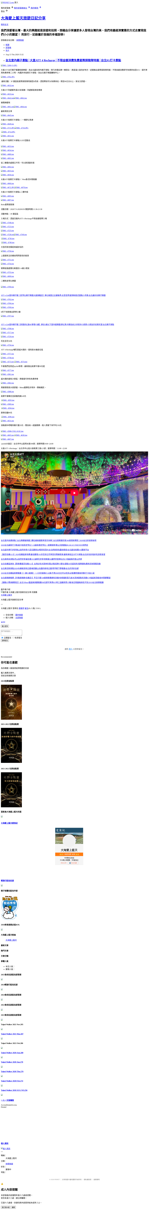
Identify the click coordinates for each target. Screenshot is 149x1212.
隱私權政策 (87, 1179)
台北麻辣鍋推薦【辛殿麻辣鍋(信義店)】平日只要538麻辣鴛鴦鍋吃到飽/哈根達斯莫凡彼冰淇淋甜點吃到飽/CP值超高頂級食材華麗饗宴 (56, 578)
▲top (3, 622)
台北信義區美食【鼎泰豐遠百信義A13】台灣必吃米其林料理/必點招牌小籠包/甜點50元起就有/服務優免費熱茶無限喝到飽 (51, 564)
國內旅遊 (19, 615)
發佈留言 (5, 640)
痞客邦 (21, 608)
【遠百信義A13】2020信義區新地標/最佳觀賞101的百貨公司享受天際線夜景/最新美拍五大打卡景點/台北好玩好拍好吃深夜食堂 (53, 554)
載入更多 (5, 626)
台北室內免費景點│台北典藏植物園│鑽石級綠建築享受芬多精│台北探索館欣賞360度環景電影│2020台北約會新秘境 (48, 540)
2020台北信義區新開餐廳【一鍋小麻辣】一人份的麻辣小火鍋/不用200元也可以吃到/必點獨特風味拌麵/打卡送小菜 (48, 573)
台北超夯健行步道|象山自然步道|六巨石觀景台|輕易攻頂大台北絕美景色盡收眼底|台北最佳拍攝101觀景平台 (45, 550)
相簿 (7, 45)
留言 (26, 608)
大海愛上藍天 (6, 595)
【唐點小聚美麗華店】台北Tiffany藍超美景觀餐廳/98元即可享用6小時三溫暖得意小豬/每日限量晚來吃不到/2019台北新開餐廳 (52, 582)
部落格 (8, 48)
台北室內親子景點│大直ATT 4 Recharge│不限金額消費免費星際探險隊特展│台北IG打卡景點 (63, 60)
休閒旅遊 (20, 40)
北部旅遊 (19, 618)
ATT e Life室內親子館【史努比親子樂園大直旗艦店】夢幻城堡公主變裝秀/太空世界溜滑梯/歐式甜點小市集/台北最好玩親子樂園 (53, 295)
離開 (13, 1207)
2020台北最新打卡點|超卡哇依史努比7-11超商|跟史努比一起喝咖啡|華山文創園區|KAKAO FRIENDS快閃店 (44, 545)
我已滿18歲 (6, 1207)
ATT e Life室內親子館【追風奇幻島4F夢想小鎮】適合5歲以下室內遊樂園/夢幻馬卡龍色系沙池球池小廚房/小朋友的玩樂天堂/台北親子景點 (57, 324)
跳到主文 (4, 25)
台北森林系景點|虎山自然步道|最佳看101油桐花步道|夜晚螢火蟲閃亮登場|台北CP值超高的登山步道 (41, 559)
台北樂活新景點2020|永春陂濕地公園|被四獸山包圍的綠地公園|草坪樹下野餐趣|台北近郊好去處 (40, 568)
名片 (7, 50)
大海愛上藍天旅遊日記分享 (23, 18)
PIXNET (57, 1179)
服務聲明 (97, 1179)
